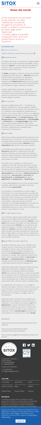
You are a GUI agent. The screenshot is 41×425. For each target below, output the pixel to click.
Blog (16, 386)
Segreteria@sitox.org (11, 371)
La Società (5, 382)
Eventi (30, 382)
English (30, 386)
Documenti (19, 382)
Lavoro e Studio (7, 386)
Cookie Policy (6, 391)
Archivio (31, 391)
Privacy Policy (19, 391)
